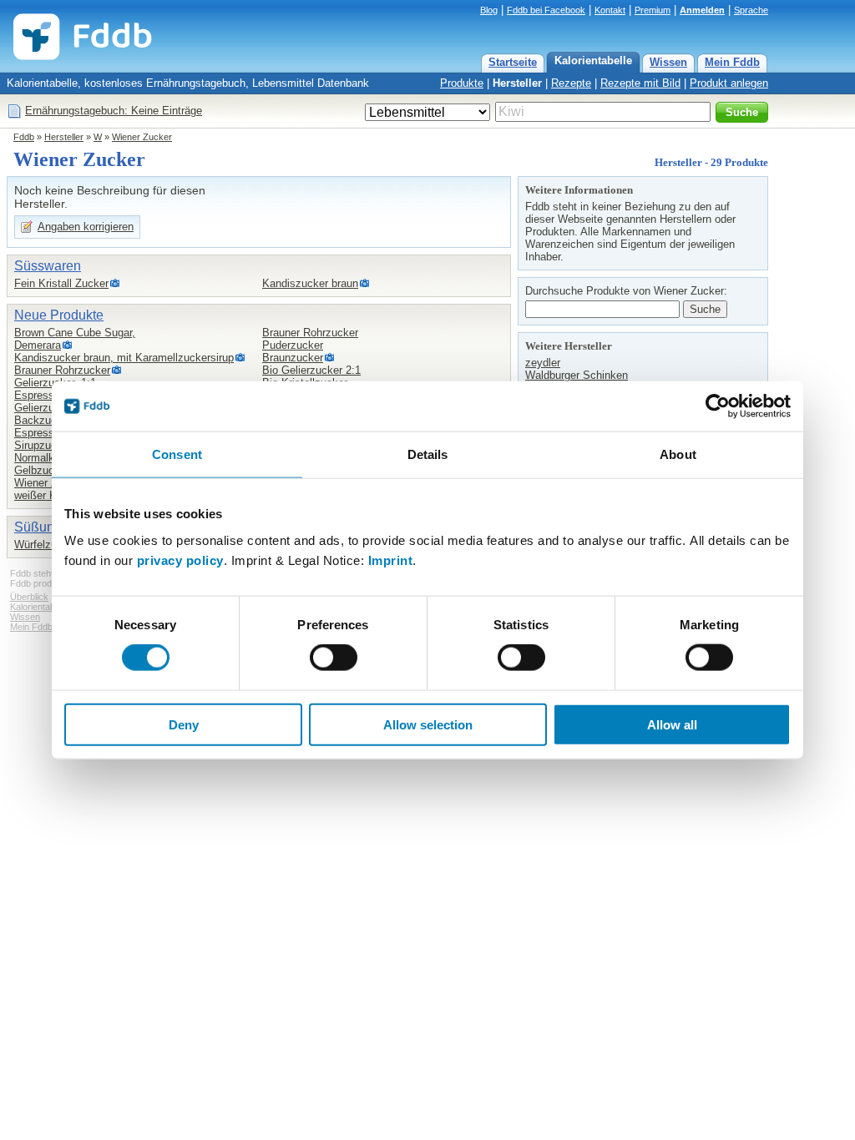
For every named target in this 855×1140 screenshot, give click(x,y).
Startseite (512, 62)
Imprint (390, 559)
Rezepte (571, 83)
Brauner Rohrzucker (62, 370)
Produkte (461, 83)
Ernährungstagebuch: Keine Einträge (113, 110)
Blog (489, 10)
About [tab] (678, 454)
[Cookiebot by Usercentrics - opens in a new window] (718, 406)
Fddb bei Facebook (546, 10)
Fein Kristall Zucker (61, 283)
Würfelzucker (46, 544)
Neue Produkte (59, 315)
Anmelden (702, 10)
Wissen (668, 62)
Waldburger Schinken (576, 375)
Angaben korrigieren (86, 226)
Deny (184, 724)
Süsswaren (47, 266)
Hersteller (517, 83)
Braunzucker (292, 357)
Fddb (23, 137)
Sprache (751, 10)
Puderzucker (292, 345)
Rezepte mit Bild (640, 83)
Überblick (29, 597)
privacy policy (180, 559)
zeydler (542, 362)
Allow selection (428, 724)
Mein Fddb (732, 62)
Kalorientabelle (593, 60)
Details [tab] (427, 454)
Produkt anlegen (729, 83)
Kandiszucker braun (310, 283)
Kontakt (609, 10)
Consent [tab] (177, 454)
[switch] (333, 657)
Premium (652, 10)
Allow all (672, 724)
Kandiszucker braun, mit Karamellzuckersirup (124, 357)
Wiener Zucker (142, 137)
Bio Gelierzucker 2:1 (311, 370)
